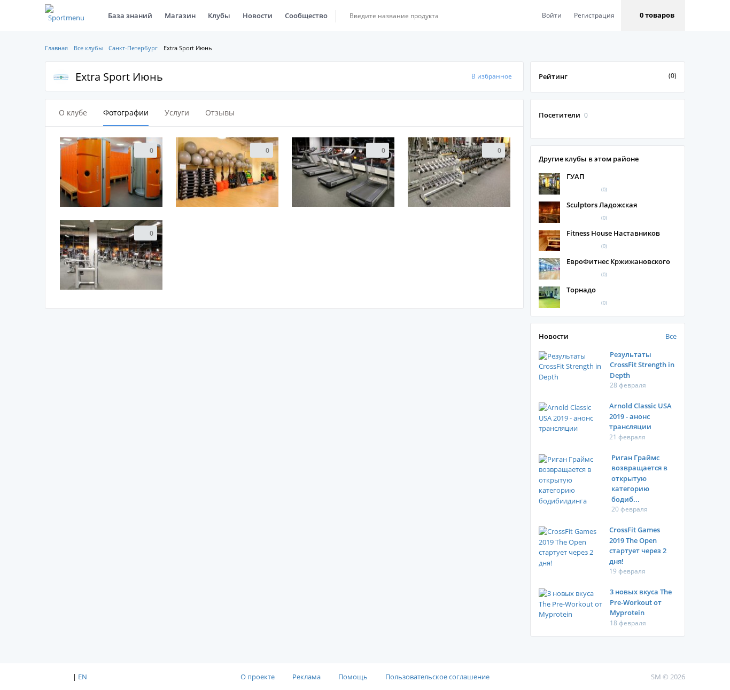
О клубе (73, 112)
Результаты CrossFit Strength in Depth (642, 365)
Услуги (177, 112)
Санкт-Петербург (133, 48)
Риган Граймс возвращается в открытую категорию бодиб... (639, 478)
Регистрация (594, 15)
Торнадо (581, 289)
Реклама (306, 676)
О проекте (257, 676)
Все (671, 336)
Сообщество (306, 15)
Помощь (353, 676)
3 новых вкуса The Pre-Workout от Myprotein (641, 602)
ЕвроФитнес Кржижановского (618, 261)
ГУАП (575, 176)
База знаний (130, 15)
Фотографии (126, 112)
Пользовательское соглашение (437, 676)
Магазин (180, 15)
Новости (258, 15)
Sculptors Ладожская (601, 205)
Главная (56, 48)
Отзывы (220, 112)
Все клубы (88, 48)
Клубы (219, 15)
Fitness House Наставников (613, 233)
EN (82, 676)
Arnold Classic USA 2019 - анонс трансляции (640, 416)
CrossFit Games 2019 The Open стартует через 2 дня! (637, 545)
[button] (653, 15)
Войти (552, 15)
